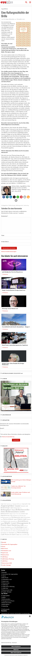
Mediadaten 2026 (6, 550)
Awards (24, 506)
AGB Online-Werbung (8, 559)
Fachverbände (10, 519)
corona (24, 513)
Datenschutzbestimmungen (8, 251)
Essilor (23, 515)
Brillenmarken (15, 511)
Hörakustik (14, 521)
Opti (13, 529)
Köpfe (10, 523)
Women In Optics (12, 534)
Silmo (15, 530)
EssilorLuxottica (6, 517)
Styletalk (13, 532)
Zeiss (22, 534)
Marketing (26, 205)
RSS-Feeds (5, 548)
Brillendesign (12, 205)
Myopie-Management (7, 527)
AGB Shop (5, 557)
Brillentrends (6, 513)
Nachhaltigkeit (20, 527)
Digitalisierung (6, 515)
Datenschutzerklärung (8, 436)
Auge (3, 504)
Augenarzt (9, 503)
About (3, 546)
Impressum (5, 552)
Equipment (16, 515)
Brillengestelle (19, 205)
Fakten (22, 519)
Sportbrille (4, 532)
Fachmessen (17, 517)
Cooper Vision (17, 513)
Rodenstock (9, 530)
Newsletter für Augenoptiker (9, 544)
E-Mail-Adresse (5, 241)
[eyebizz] (7, 2)
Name (2, 235)
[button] (26, 2)
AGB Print (4, 561)
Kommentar (4, 216)
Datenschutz (5, 555)
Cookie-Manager (6, 565)
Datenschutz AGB (7, 563)
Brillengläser (8, 509)
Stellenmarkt (5, 609)
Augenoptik (26, 504)
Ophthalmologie (5, 529)
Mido (26, 525)
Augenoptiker (10, 505)
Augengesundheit (16, 504)
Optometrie (20, 529)
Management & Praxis (8, 601)
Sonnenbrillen (23, 530)
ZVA (26, 534)
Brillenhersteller (6, 602)
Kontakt (4, 542)
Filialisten (6, 521)
